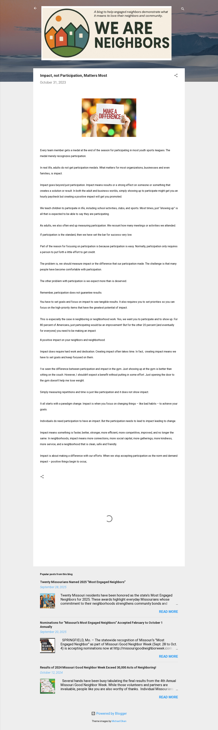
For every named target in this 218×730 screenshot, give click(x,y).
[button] (176, 75)
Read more (168, 612)
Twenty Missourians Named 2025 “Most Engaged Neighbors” (83, 582)
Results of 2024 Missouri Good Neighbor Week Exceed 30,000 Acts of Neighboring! (98, 667)
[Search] (183, 9)
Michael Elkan (119, 721)
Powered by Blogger (111, 713)
